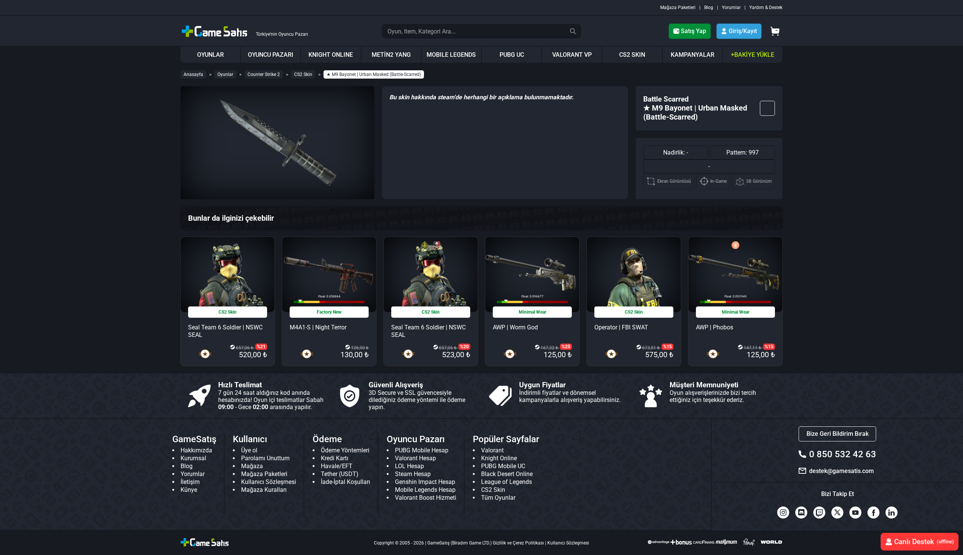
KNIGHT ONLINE (330, 54)
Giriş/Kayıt (743, 31)
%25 (566, 346)
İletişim (190, 481)
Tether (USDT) (339, 474)
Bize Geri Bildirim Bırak (838, 433)
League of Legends (506, 481)
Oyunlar (225, 74)
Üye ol (249, 450)
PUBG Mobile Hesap (421, 450)
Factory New (329, 312)
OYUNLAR (210, 54)
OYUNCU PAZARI (270, 54)
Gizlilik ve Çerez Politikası (518, 543)
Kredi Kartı (334, 458)
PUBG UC (512, 54)
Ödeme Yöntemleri (345, 450)
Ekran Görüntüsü (674, 181)
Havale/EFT (336, 466)
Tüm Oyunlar (498, 497)
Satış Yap (693, 31)
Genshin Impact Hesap (425, 481)
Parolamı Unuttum (265, 458)
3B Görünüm (759, 181)
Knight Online (499, 458)
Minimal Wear (532, 312)
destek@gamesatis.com (841, 471)
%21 (261, 346)
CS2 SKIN (632, 54)
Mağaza (252, 466)
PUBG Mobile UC (503, 466)
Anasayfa (193, 74)
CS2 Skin (303, 74)
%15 (667, 346)
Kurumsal (193, 458)
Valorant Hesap (415, 458)
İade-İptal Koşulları (345, 481)
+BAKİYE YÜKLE (752, 54)
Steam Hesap (413, 474)
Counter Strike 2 (264, 74)
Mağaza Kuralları (264, 489)
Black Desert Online (507, 474)
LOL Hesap (409, 466)
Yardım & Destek (765, 7)
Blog (708, 7)
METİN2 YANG (391, 54)
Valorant (492, 450)
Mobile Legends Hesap (425, 489)
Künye (189, 489)
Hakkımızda (196, 450)
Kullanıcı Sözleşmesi (268, 481)
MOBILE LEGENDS (451, 54)
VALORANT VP (572, 54)
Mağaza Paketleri (678, 7)
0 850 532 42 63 (842, 454)
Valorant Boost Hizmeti (425, 497)
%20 (464, 346)
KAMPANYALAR (692, 54)
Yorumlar (731, 7)
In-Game (718, 181)
